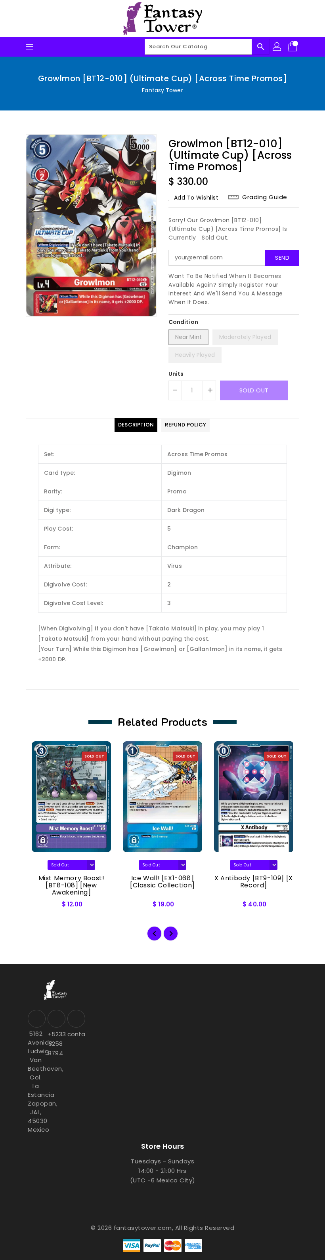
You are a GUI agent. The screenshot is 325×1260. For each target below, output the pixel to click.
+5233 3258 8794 (55, 1043)
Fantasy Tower (162, 90)
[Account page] (277, 47)
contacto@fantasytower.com (75, 1034)
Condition (183, 322)
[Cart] (293, 47)
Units (176, 374)
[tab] (136, 425)
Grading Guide (264, 197)
